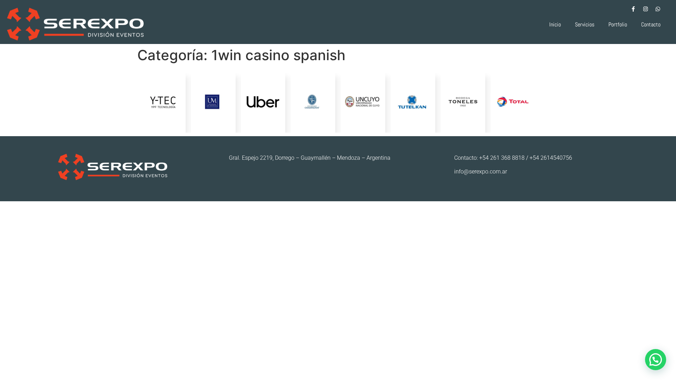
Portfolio (617, 24)
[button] (655, 359)
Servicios (584, 24)
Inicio (555, 24)
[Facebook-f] (633, 9)
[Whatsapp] (657, 9)
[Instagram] (645, 9)
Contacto (651, 24)
